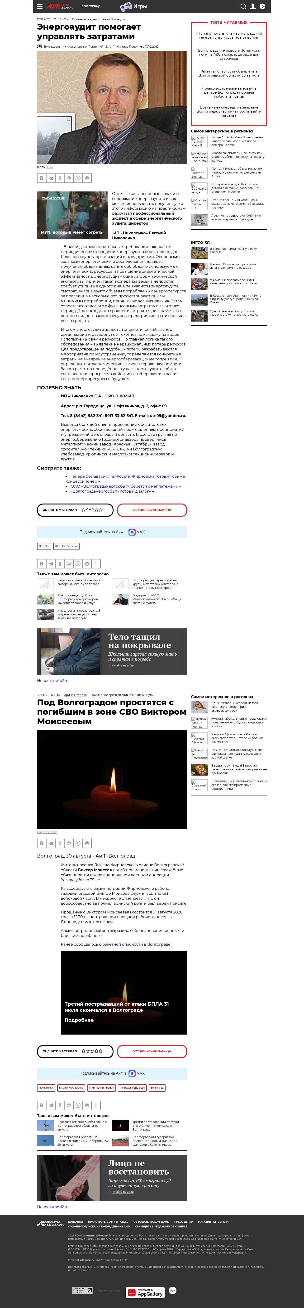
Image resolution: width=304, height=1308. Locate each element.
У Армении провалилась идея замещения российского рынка (233, 281)
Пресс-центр (183, 1221)
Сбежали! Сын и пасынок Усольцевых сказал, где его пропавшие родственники (239, 784)
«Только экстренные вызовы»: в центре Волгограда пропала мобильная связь (228, 92)
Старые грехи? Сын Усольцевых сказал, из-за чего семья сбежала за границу (238, 203)
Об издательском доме (151, 1221)
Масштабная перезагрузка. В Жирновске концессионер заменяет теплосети (79, 614)
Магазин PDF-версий (213, 1221)
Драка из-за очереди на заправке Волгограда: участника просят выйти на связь (229, 111)
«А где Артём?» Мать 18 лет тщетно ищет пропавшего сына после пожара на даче (237, 141)
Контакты (75, 1221)
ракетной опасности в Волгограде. (136, 944)
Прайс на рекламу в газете (108, 1221)
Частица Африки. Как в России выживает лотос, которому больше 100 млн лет (237, 738)
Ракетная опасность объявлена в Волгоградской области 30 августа (229, 73)
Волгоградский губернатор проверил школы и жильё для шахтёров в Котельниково (155, 1140)
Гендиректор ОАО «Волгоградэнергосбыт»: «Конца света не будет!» (157, 599)
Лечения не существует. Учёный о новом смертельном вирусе (236, 217)
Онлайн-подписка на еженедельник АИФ (99, 1226)
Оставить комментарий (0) (152, 510)
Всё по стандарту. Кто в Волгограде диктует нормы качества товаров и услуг (77, 599)
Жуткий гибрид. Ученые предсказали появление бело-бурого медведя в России (239, 722)
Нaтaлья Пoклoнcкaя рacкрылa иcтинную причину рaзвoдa (233, 266)
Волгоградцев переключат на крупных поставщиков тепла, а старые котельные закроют (155, 584)
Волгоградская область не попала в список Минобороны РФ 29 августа (83, 1140)
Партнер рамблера (109, 1290)
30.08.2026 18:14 (48, 695)
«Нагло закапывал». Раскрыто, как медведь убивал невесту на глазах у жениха (238, 156)
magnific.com (47, 832)
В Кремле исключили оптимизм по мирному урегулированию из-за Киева (235, 299)
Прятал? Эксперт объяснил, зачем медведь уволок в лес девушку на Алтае (236, 172)
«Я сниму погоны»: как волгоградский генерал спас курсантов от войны (229, 36)
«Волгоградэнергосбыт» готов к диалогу (111, 491)
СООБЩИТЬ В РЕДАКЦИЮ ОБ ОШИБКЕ (161, 1226)
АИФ (49, 167)
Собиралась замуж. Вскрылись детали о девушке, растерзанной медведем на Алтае (235, 188)
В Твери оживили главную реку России (233, 250)
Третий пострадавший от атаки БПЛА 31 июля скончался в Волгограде (117, 1007)
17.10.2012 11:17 (46, 19)
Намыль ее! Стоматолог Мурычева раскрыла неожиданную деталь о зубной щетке (236, 753)
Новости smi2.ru (53, 680)
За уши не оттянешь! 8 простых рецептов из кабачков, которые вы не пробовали (239, 769)
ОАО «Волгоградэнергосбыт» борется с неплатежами (124, 486)
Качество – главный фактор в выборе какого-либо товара (78, 582)
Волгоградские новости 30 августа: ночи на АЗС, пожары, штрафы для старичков (229, 55)
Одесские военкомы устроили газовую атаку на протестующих (234, 313)
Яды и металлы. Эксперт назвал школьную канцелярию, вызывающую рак (234, 706)
